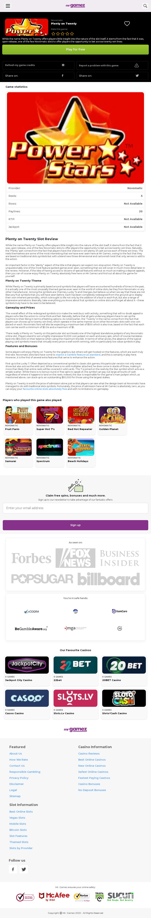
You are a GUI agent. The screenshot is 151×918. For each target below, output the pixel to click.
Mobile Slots (17, 823)
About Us (15, 753)
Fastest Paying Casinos (94, 778)
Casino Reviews (89, 753)
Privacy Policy (18, 778)
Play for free (75, 49)
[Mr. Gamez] (75, 6)
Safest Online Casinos (93, 772)
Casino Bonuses (89, 784)
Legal (13, 790)
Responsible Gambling (24, 772)
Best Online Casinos (92, 759)
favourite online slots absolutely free (45, 389)
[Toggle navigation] (8, 6)
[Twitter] (24, 869)
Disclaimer (16, 784)
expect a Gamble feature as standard (78, 354)
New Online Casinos (92, 765)
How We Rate (18, 759)
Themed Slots (18, 842)
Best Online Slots (21, 811)
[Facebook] (13, 869)
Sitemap (15, 796)
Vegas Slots (17, 817)
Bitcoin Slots (18, 830)
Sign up (75, 525)
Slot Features (18, 836)
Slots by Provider (21, 848)
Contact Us (17, 765)
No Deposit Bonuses (92, 790)
